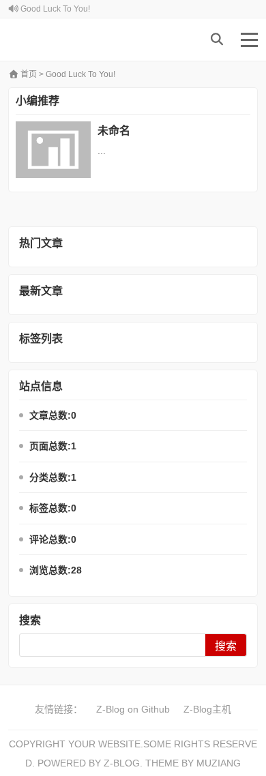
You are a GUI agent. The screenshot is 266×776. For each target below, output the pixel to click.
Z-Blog (122, 763)
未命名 (114, 130)
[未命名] (53, 149)
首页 (27, 74)
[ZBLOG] (64, 40)
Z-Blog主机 (207, 709)
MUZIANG (218, 763)
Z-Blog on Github (133, 709)
